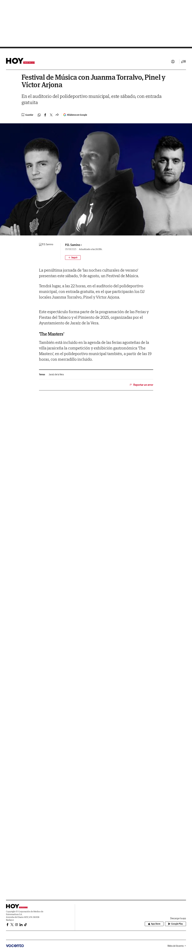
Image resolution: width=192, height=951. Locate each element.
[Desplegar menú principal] (183, 61)
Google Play (177, 923)
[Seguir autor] (73, 257)
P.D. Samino (72, 245)
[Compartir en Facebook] (45, 115)
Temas (42, 374)
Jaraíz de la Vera (56, 374)
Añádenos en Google (77, 114)
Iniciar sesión (173, 61)
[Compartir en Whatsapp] (39, 115)
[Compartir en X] (51, 115)
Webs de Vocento (175, 945)
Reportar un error (143, 385)
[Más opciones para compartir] (57, 115)
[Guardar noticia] (27, 114)
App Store (155, 923)
